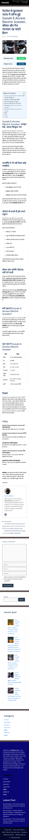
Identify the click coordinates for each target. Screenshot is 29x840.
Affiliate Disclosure (21, 834)
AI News (6, 720)
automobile (7, 521)
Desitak (5, 2)
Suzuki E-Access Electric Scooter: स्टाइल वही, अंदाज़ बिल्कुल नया (14, 96)
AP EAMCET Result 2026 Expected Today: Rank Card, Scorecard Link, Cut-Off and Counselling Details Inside (13, 526)
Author (6, 117)
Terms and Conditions (19, 829)
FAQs (5, 115)
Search (6, 597)
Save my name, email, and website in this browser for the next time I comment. (15, 579)
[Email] (5, 514)
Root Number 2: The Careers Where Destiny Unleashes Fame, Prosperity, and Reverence (14, 821)
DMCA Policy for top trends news (11, 832)
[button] (18, 2)
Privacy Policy (8, 829)
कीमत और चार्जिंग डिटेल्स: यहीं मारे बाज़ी (12, 103)
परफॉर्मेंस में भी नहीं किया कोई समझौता (12, 99)
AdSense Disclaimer (8, 834)
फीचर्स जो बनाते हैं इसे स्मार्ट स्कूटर (11, 101)
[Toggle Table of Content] (23, 93)
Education (7, 725)
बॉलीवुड (5, 730)
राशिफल (6, 735)
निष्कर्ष (5, 113)
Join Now (21, 58)
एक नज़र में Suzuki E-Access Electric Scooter (13, 110)
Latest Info (7, 727)
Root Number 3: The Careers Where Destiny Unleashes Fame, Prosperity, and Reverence (14, 806)
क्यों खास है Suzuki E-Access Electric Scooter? (13, 106)
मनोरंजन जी (6, 733)
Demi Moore (14, 36)
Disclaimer (24, 832)
